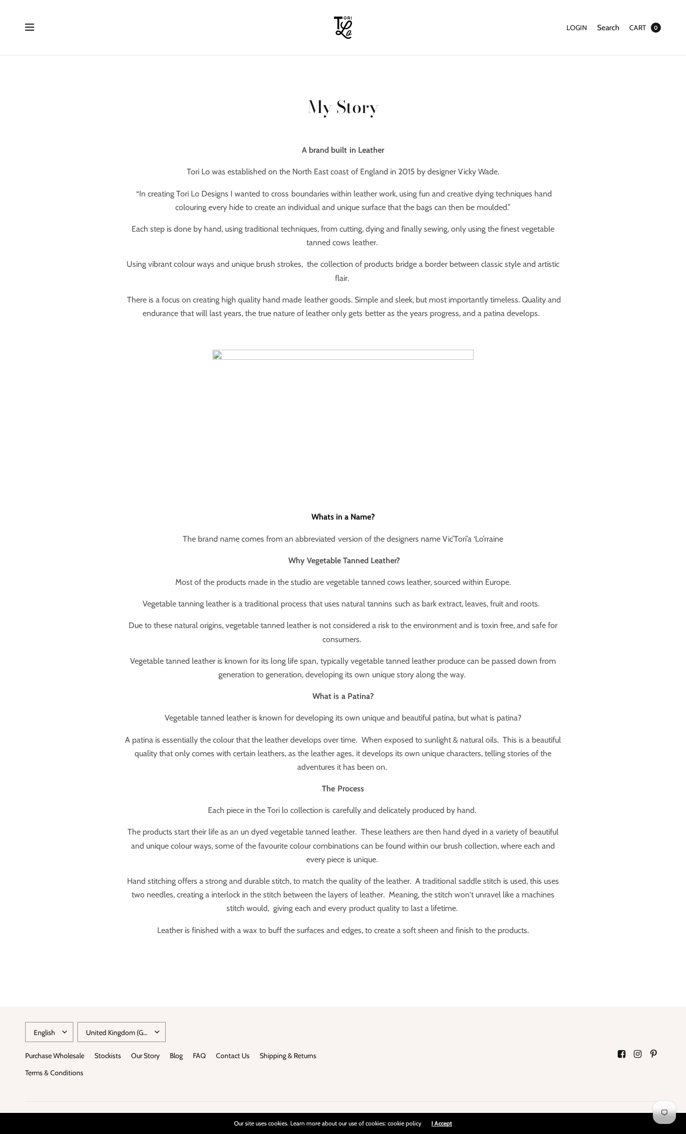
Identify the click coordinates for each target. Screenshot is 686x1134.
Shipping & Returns (288, 1055)
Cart (637, 27)
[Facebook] (621, 1054)
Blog (176, 1055)
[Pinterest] (653, 1054)
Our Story (145, 1055)
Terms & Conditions (54, 1072)
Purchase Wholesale (54, 1055)
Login (576, 27)
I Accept (441, 1123)
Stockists (107, 1055)
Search (608, 27)
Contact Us (233, 1055)
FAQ (199, 1055)
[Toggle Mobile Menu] (36, 28)
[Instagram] (637, 1054)
